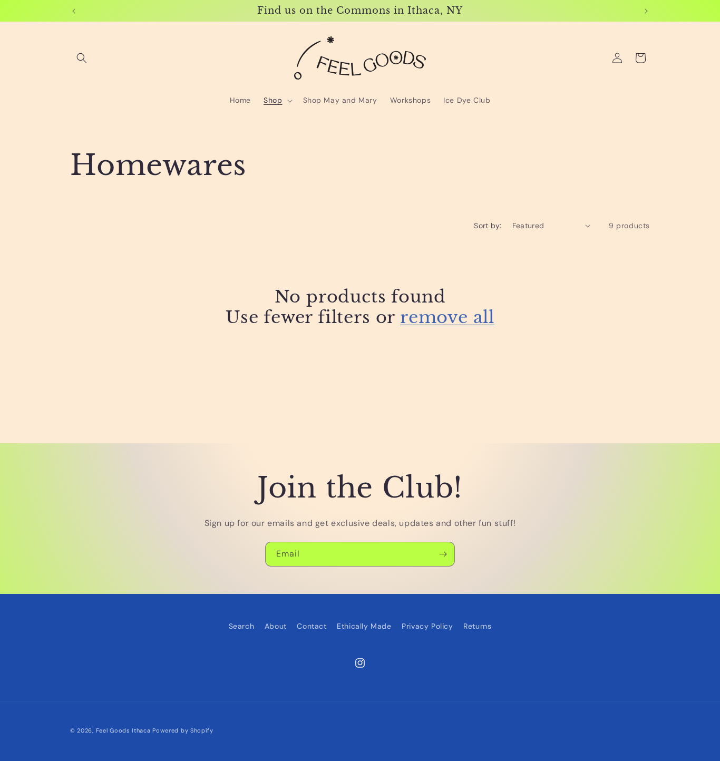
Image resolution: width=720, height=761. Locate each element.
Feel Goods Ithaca (123, 730)
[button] (81, 58)
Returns (477, 626)
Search (242, 626)
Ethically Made (364, 626)
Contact (311, 626)
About (276, 626)
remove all (447, 317)
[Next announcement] (646, 11)
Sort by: (487, 225)
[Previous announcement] (73, 11)
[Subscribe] (442, 554)
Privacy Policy (427, 626)
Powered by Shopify (182, 730)
